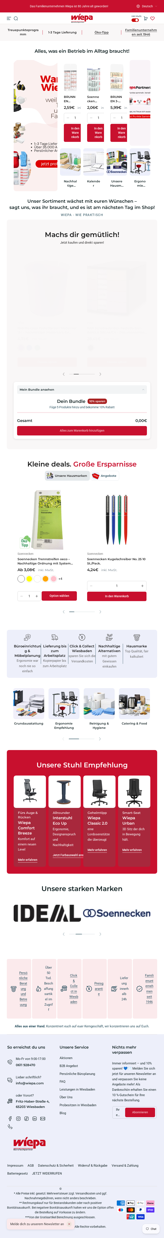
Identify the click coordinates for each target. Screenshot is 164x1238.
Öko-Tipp (102, 32)
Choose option (47, 358)
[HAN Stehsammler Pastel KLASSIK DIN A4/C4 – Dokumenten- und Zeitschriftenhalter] (47, 284)
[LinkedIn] (34, 1118)
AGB (31, 1165)
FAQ (62, 1081)
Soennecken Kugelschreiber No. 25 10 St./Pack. (116, 561)
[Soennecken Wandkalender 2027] (93, 77)
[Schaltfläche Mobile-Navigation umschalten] (9, 18)
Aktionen (66, 1058)
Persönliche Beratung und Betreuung (23, 989)
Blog (63, 1113)
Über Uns (66, 1097)
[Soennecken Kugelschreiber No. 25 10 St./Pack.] (116, 520)
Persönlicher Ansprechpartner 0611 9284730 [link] (69, 6)
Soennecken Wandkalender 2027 (93, 99)
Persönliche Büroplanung (77, 1074)
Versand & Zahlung (125, 1165)
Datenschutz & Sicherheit (56, 1165)
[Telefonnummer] (10, 1126)
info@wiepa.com (30, 1083)
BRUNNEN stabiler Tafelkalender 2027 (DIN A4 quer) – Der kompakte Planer (70, 99)
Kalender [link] (93, 183)
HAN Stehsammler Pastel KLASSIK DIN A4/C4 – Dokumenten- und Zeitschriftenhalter (44, 326)
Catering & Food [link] (134, 723)
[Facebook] (10, 1118)
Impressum (15, 1165)
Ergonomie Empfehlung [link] (140, 183)
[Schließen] (69, 1224)
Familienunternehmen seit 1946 (141, 32)
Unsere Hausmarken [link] (116, 183)
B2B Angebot (69, 1066)
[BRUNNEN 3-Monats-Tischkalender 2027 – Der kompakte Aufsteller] (116, 77)
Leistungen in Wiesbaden (77, 1089)
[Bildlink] (28, 710)
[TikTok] (26, 1118)
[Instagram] (18, 1118)
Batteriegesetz (17, 1173)
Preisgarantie (98, 988)
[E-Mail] (42, 1118)
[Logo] (82, 18)
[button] (147, 6)
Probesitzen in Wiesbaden (78, 1105)
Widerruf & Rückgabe (92, 1165)
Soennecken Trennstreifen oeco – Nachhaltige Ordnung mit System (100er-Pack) (44, 561)
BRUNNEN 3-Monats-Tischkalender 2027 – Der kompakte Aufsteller (116, 99)
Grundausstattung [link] (28, 723)
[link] (41, 913)
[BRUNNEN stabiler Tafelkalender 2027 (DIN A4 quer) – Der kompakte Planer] (70, 77)
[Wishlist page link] (152, 18)
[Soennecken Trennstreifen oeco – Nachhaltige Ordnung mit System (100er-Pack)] (47, 520)
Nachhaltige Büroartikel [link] (70, 183)
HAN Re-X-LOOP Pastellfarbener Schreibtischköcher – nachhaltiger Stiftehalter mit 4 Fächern (114, 326)
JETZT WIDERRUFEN (47, 1173)
